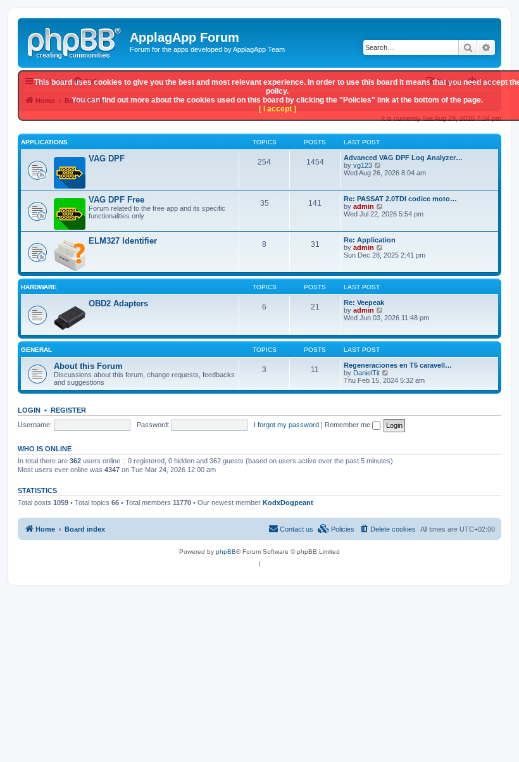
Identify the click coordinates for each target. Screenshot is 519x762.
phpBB (226, 551)
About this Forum (88, 366)
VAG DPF (107, 158)
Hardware (39, 287)
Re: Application (370, 240)
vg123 (362, 165)
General (36, 349)
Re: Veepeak (364, 302)
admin (363, 206)
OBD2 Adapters (118, 303)
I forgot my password (286, 424)
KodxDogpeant (288, 502)
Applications (44, 142)
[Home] (75, 41)
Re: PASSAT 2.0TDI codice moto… (400, 199)
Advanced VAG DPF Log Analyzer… (403, 157)
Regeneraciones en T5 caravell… (398, 365)
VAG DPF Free (116, 199)
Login (29, 410)
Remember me (348, 424)
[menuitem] (387, 529)
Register (68, 410)
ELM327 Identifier (123, 241)
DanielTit (366, 373)
